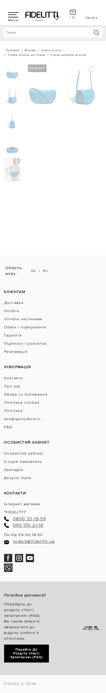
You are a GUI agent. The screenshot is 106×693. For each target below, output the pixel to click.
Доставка (13, 302)
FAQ (8, 427)
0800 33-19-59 (29, 519)
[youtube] (30, 557)
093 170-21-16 (28, 525)
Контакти (13, 378)
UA (33, 271)
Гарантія (13, 335)
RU (45, 271)
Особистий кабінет (24, 453)
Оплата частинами (23, 319)
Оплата (11, 311)
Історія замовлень (23, 461)
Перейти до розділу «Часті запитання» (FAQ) (26, 653)
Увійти (92, 18)
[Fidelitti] (41, 15)
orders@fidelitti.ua (34, 541)
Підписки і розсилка (25, 343)
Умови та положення (26, 394)
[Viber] (8, 567)
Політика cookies (22, 402)
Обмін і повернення (25, 327)
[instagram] (19, 557)
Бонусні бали (18, 478)
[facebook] (8, 557)
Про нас (12, 386)
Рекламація (16, 351)
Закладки (13, 469)
